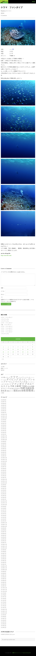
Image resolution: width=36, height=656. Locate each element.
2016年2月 (3, 627)
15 (32, 349)
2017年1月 (3, 607)
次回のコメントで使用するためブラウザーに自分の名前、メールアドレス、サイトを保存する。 (17, 300)
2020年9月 (3, 528)
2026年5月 (3, 405)
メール (2, 291)
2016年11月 (4, 611)
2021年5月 (3, 513)
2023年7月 (3, 466)
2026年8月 (3, 400)
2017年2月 (3, 605)
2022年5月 (3, 492)
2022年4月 (3, 493)
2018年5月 (3, 578)
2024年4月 (3, 450)
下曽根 (24, 386)
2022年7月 (3, 488)
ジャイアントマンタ (24, 377)
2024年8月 (3, 443)
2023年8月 (3, 465)
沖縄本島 (29, 388)
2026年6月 (3, 403)
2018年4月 (3, 580)
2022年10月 (4, 483)
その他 (2, 366)
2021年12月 (4, 501)
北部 (15, 388)
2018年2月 (3, 584)
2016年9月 (3, 614)
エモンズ (7, 377)
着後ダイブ (10, 391)
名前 (2, 288)
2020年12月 (4, 522)
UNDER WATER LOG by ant (8, 634)
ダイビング (12, 379)
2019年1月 (3, 564)
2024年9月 (3, 441)
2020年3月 (3, 539)
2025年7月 (3, 423)
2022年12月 (4, 479)
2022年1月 (3, 499)
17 (8, 351)
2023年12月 (4, 457)
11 (13, 349)
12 (18, 349)
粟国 (15, 391)
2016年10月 (4, 613)
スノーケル (3, 379)
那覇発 (30, 390)
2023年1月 (3, 477)
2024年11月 (4, 437)
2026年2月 (3, 410)
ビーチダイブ (6, 384)
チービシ (9, 382)
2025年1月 (3, 434)
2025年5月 (3, 427)
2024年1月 (3, 456)
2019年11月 (4, 546)
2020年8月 (3, 530)
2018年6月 (3, 577)
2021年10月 (4, 504)
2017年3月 (3, 604)
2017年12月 (4, 587)
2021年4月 (3, 515)
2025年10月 (4, 418)
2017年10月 (4, 591)
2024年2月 (3, 454)
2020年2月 (3, 540)
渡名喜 (3, 391)
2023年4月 (3, 472)
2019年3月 (3, 560)
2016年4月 (3, 624)
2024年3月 (3, 452)
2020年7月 (3, 531)
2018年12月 (4, 566)
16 (3, 351)
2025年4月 (3, 428)
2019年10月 (4, 548)
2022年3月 (3, 495)
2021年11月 (4, 503)
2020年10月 (4, 526)
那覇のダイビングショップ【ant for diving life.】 (21, 652)
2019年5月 (3, 557)
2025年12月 (4, 414)
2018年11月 (4, 568)
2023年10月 (4, 461)
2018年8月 (3, 573)
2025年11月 (4, 416)
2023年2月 (3, 475)
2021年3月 (3, 517)
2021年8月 (3, 508)
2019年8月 (3, 551)
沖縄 (22, 388)
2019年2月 (3, 562)
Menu (33, 1)
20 (22, 351)
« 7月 (2, 359)
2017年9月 (3, 593)
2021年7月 (3, 510)
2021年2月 (3, 519)
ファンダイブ (19, 383)
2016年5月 (3, 622)
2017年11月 (4, 589)
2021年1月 (3, 521)
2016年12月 (4, 609)
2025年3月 (3, 430)
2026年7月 (3, 401)
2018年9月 (3, 571)
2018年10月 (4, 569)
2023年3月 (3, 474)
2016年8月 (3, 616)
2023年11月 (4, 459)
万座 (12, 386)
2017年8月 (3, 595)
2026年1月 (3, 412)
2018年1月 (3, 586)
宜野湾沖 (18, 388)
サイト (2, 294)
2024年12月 (4, 436)
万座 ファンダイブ (6, 324)
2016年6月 (3, 620)
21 (27, 351)
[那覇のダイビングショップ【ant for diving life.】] (4, 1)
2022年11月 (4, 481)
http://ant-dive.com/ (6, 255)
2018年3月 (3, 582)
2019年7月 (3, 553)
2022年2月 (3, 497)
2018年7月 (3, 575)
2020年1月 (3, 542)
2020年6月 (3, 533)
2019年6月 (3, 555)
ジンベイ (32, 377)
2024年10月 (4, 439)
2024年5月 (3, 448)
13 (22, 349)
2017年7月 (3, 596)
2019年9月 (3, 549)
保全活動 (11, 388)
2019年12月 (4, 544)
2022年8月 (3, 486)
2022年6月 (3, 490)
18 (13, 351)
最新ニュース (4, 368)
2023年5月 (3, 470)
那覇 (23, 390)
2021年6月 (3, 512)
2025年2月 (3, 432)
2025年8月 (3, 421)
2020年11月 (4, 524)
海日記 (2, 13)
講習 (19, 391)
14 (27, 349)
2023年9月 (3, 463)
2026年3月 (3, 409)
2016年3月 (3, 625)
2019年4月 (3, 558)
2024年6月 (3, 447)
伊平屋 (29, 386)
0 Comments (4, 15)
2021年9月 (3, 506)
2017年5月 (3, 600)
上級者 (18, 386)
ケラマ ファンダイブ (6, 317)
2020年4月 (3, 537)
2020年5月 (3, 535)
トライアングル (5, 319)
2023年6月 (3, 468)
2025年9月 (3, 419)
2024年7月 (3, 445)
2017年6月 (3, 598)
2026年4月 (3, 407)
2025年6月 (3, 425)
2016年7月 (3, 618)
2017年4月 (3, 602)
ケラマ (14, 377)
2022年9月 (3, 484)
